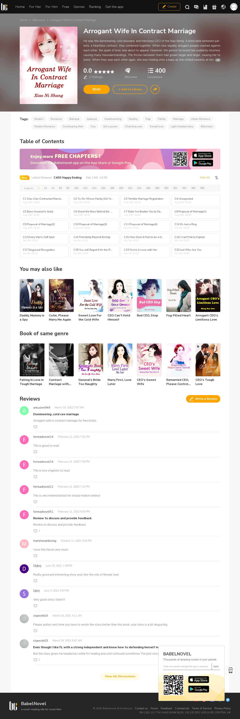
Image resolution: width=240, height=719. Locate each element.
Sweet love (156, 126)
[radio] (96, 72)
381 (202, 188)
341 (184, 188)
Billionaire (39, 20)
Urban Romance (200, 119)
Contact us (141, 708)
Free (65, 7)
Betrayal (74, 119)
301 (166, 188)
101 (76, 188)
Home (20, 7)
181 (112, 188)
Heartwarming (112, 119)
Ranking (95, 7)
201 (121, 188)
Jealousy (92, 119)
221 (130, 188)
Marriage (178, 119)
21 (45, 188)
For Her (35, 7)
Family (162, 119)
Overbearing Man (73, 126)
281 (157, 188)
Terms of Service (202, 708)
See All (205, 177)
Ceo (93, 126)
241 (139, 188)
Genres (79, 7)
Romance (56, 119)
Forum (154, 708)
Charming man (133, 126)
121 (85, 188)
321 (175, 188)
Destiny (133, 119)
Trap (148, 119)
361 (193, 188)
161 (103, 188)
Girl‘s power (110, 126)
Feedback (166, 708)
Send (215, 666)
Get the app (114, 7)
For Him (52, 7)
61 (60, 188)
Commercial (182, 708)
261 (148, 188)
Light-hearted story (182, 126)
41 (53, 188)
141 (94, 188)
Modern (38, 119)
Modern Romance (44, 126)
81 (68, 188)
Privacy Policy (222, 708)
